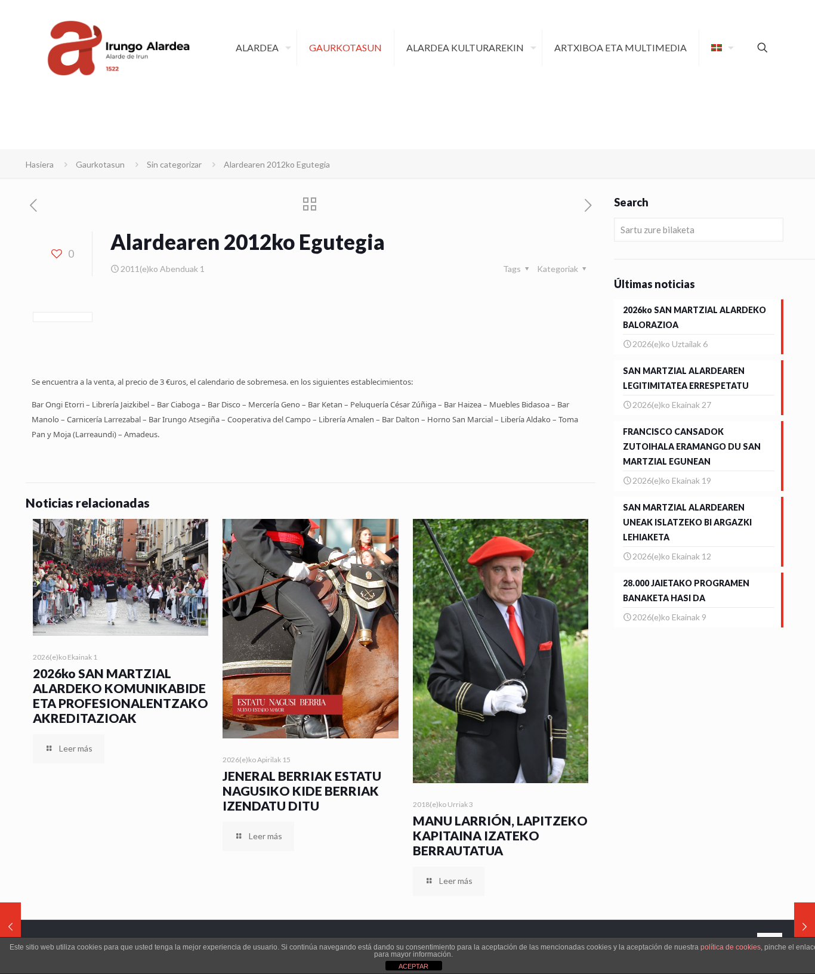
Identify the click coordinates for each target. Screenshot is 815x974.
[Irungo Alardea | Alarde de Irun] (119, 47)
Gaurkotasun (100, 164)
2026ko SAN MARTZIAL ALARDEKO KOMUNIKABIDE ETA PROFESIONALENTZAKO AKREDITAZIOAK (120, 695)
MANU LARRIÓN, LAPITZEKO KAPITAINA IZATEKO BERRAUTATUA (500, 835)
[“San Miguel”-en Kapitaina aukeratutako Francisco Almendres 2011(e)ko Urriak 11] (10, 926)
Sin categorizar (174, 164)
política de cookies (730, 947)
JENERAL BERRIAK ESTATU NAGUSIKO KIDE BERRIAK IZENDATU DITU (302, 790)
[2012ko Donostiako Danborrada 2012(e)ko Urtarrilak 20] (804, 926)
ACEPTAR (413, 966)
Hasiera (40, 164)
